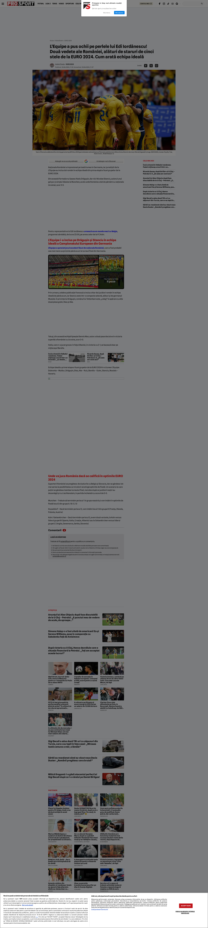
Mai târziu (106, 12)
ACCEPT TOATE (186, 906)
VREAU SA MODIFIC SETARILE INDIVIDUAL (185, 912)
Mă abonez (119, 12)
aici (37, 917)
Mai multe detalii (27, 905)
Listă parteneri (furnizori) (99, 909)
